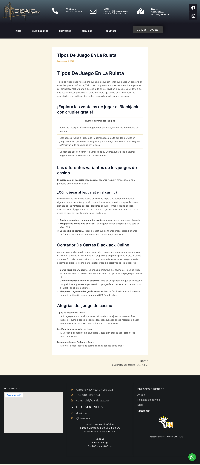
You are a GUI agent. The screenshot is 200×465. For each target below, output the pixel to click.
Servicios (87, 31)
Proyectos (65, 31)
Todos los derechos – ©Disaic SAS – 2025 (166, 437)
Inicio (18, 31)
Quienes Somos (40, 31)
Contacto (111, 31)
